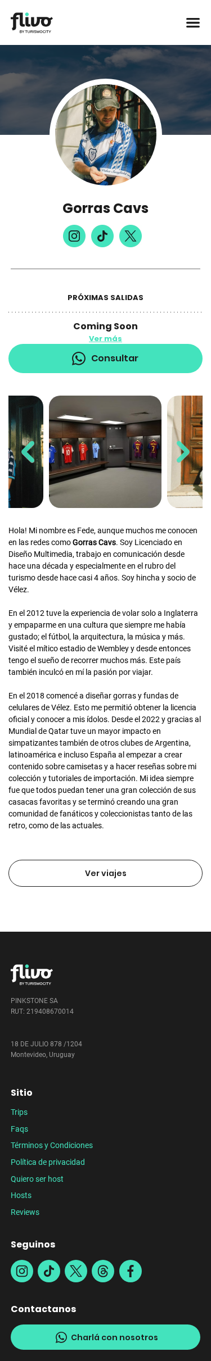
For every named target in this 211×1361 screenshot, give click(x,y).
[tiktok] (49, 1271)
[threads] (103, 1271)
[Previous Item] (27, 452)
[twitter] (76, 1271)
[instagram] (22, 1271)
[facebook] (130, 1271)
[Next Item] (183, 452)
